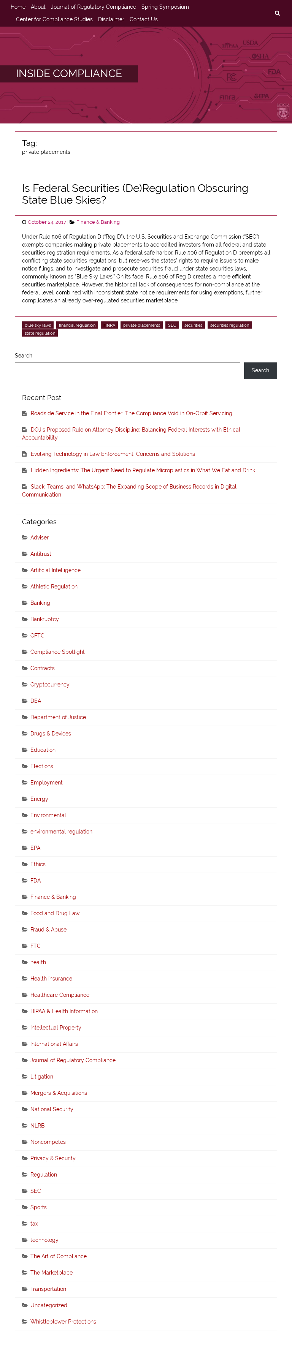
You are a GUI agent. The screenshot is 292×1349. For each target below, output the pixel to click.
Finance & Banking (98, 222)
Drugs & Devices (50, 734)
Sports (38, 1207)
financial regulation (77, 325)
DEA (35, 701)
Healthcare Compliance (59, 995)
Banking (40, 603)
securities (193, 325)
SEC (172, 325)
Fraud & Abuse (48, 930)
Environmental (48, 815)
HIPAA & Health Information (64, 1011)
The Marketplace (51, 1273)
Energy (39, 799)
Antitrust (40, 554)
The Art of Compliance (58, 1256)
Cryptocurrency (50, 685)
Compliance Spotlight (57, 652)
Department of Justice (58, 717)
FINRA (109, 325)
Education (43, 750)
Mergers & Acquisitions (58, 1093)
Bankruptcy (44, 619)
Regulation (43, 1175)
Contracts (42, 668)
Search (23, 356)
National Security (51, 1109)
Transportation (48, 1289)
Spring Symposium (165, 7)
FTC (35, 946)
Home (18, 7)
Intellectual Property (55, 1028)
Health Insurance (51, 979)
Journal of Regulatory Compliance (93, 7)
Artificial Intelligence (55, 570)
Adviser (39, 538)
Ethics (38, 864)
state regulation (40, 333)
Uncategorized (48, 1305)
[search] (277, 13)
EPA (35, 848)
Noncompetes (48, 1142)
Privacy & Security (53, 1158)
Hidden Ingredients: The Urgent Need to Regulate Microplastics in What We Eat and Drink (143, 470)
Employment (46, 783)
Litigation (41, 1077)
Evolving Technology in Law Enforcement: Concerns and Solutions (113, 454)
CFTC (37, 636)
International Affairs (54, 1044)
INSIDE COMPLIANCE (69, 73)
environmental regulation (61, 832)
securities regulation (229, 325)
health (38, 962)
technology (44, 1240)
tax (34, 1224)
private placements (141, 325)
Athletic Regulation (54, 587)
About (38, 7)
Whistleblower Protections (63, 1322)
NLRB (37, 1126)
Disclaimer (111, 19)
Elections (41, 766)
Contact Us (144, 19)
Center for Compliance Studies (54, 19)
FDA (35, 881)
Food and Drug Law (54, 913)
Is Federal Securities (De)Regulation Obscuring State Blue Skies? (135, 194)
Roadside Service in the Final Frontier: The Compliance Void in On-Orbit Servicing (131, 413)
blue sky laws (38, 325)
